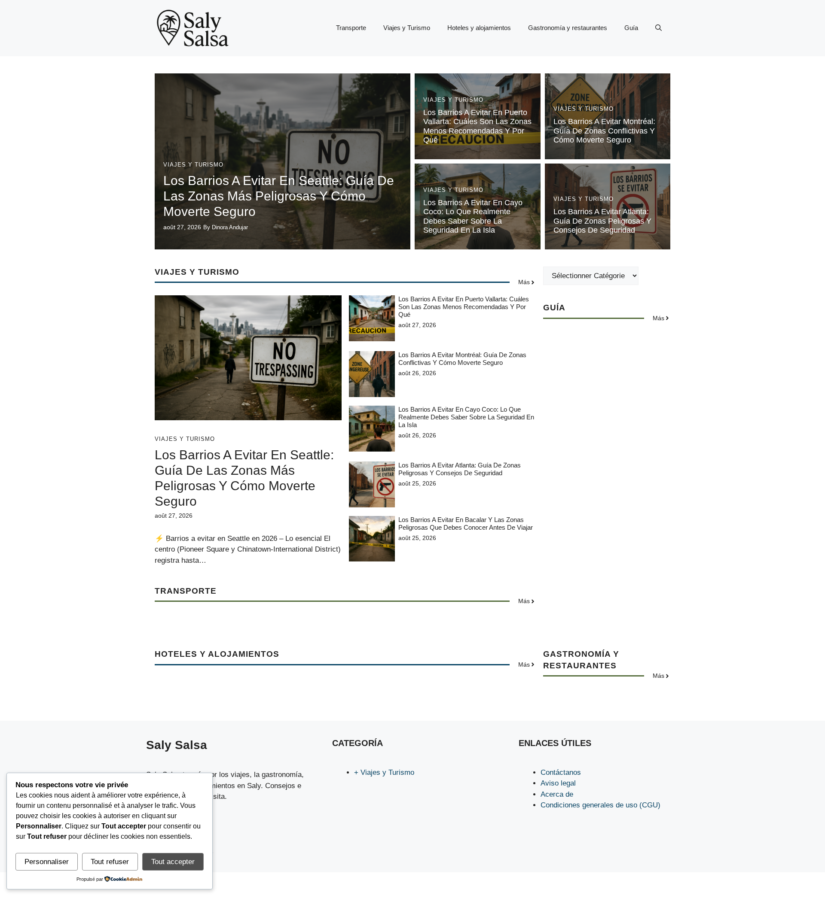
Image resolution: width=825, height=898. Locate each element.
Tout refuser (110, 862)
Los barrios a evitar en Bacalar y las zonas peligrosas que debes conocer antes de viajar (465, 523)
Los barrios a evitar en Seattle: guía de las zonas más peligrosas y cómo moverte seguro (278, 195)
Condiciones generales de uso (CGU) (600, 805)
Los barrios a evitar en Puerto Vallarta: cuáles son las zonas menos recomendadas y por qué (477, 126)
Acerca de (557, 794)
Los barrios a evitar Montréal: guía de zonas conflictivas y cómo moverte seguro (604, 130)
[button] (658, 28)
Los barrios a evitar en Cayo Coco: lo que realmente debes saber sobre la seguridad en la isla (472, 216)
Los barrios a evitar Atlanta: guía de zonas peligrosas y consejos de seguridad (602, 220)
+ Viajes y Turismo (384, 772)
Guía (631, 27)
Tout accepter (173, 862)
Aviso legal (558, 783)
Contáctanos (561, 772)
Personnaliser (46, 862)
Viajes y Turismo (406, 27)
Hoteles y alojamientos (479, 27)
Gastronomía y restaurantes (567, 27)
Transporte (351, 27)
